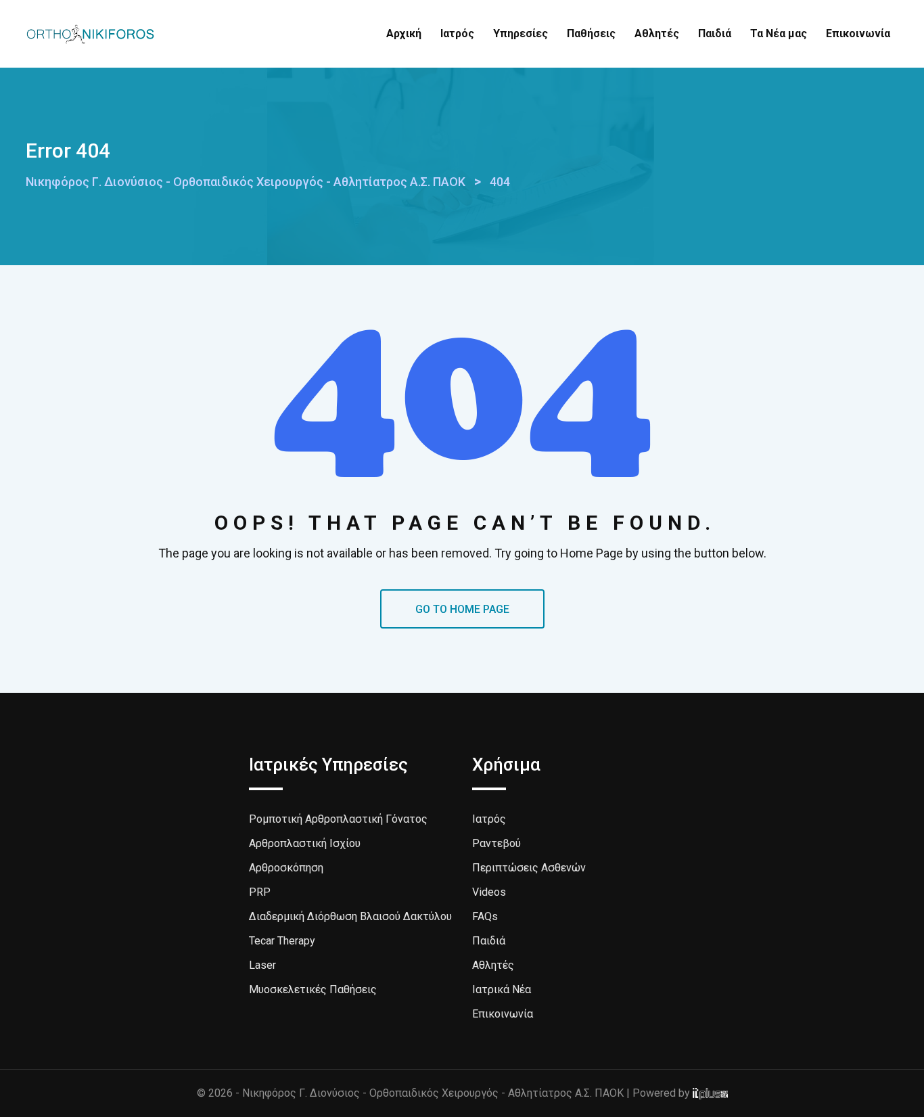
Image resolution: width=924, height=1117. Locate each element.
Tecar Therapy (282, 940)
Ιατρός (457, 33)
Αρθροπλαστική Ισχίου (305, 843)
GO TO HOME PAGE (462, 609)
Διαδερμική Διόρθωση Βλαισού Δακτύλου (350, 916)
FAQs (485, 916)
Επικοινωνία (858, 33)
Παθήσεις (591, 33)
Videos (489, 892)
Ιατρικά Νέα (501, 989)
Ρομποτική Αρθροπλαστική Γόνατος (338, 819)
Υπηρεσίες (520, 33)
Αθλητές (656, 33)
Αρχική (403, 33)
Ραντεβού (496, 843)
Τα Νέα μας (778, 33)
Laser (262, 965)
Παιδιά (714, 33)
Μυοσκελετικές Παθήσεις (313, 989)
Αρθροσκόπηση (286, 867)
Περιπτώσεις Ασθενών (529, 867)
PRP (260, 892)
